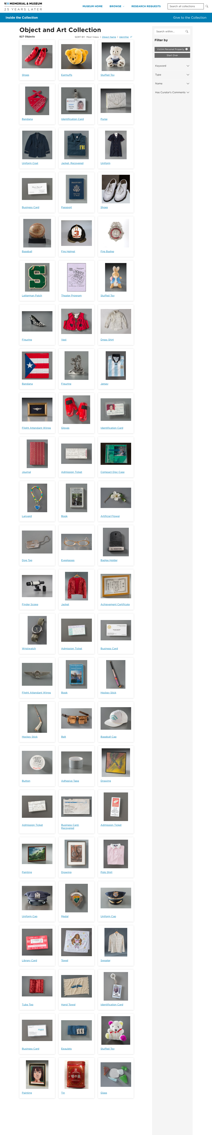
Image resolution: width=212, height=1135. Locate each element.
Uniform (105, 163)
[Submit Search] (207, 6)
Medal (64, 916)
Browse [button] (115, 6)
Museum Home (93, 6)
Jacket (65, 604)
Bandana (27, 119)
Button (26, 780)
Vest (63, 339)
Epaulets (66, 1048)
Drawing (106, 780)
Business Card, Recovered (70, 827)
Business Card (30, 207)
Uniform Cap (29, 916)
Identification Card (72, 119)
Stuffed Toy (108, 74)
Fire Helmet (68, 251)
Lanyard (27, 516)
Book (64, 516)
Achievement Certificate (115, 604)
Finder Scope (30, 604)
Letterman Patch (32, 295)
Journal (26, 472)
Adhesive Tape (70, 780)
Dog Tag (27, 560)
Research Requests (146, 6)
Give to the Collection (189, 17)
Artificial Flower (110, 516)
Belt (63, 736)
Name (158, 83)
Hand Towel (68, 1004)
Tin (63, 1092)
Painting (27, 872)
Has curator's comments (170, 92)
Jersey (104, 383)
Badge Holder (109, 560)
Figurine (27, 339)
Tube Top (27, 1004)
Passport (66, 207)
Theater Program (71, 295)
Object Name (109, 37)
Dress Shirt (107, 339)
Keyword (160, 65)
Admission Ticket (71, 472)
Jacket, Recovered (72, 163)
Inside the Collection (22, 17)
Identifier (124, 37)
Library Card (29, 960)
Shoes (25, 74)
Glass (104, 1092)
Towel (64, 960)
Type (158, 74)
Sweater (105, 960)
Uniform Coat (30, 163)
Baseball (27, 251)
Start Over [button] (172, 55)
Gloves (65, 427)
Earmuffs (66, 74)
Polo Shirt (106, 872)
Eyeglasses (67, 560)
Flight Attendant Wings (36, 427)
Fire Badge (107, 251)
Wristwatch (29, 648)
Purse (104, 119)
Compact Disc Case (112, 472)
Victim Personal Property (171, 49)
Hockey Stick (108, 692)
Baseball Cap (109, 736)
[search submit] (187, 31)
